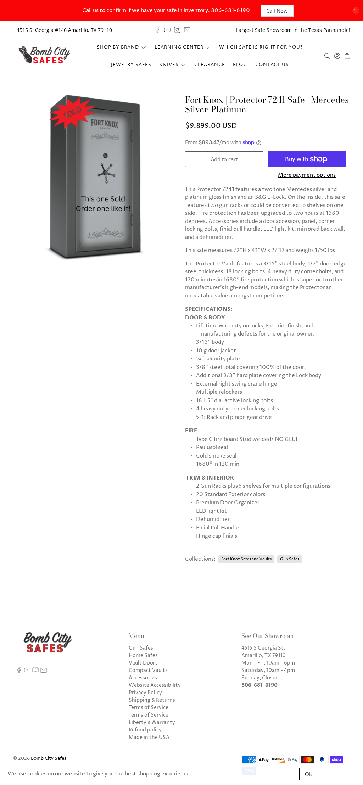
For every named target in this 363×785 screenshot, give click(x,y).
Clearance (209, 64)
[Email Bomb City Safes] (187, 30)
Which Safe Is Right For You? (261, 47)
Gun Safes (289, 559)
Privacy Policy (145, 692)
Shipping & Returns (152, 700)
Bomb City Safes (48, 759)
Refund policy (145, 730)
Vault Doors (143, 663)
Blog (240, 64)
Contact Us (272, 64)
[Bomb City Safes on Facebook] (157, 30)
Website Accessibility (155, 685)
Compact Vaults (148, 670)
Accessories (143, 677)
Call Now (277, 10)
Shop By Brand (118, 47)
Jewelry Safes (131, 64)
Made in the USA (149, 737)
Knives (169, 64)
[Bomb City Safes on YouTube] (167, 30)
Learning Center (179, 47)
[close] (355, 10)
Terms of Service (148, 707)
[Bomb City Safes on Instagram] (177, 30)
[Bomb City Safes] (45, 56)
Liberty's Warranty (152, 722)
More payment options (307, 175)
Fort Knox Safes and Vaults (246, 559)
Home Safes (143, 655)
